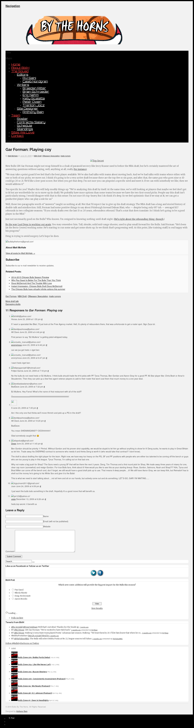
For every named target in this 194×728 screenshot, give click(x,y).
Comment (10, 551)
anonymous (16, 345)
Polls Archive (17, 618)
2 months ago (76, 630)
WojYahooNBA (118, 639)
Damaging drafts (13, 304)
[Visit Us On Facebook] (100, 575)
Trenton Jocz (34, 105)
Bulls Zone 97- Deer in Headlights (33, 700)
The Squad (20, 71)
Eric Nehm (31, 95)
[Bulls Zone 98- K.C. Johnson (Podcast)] (14, 693)
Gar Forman (11, 296)
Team (15, 115)
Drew (13, 443)
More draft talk (12, 301)
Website (46, 526)
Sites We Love (22, 132)
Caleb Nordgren (35, 81)
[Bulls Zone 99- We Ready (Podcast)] (14, 686)
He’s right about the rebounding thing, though (138, 219)
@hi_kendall (17, 627)
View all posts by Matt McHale (20, 253)
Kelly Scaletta (34, 98)
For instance (80, 169)
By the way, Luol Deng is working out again (28, 224)
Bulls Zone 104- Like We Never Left (34, 665)
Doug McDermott (23, 596)
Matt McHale (13, 156)
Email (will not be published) (55, 521)
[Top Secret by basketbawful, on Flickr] (97, 160)
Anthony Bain (33, 112)
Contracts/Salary (31, 122)
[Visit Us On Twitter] (93, 575)
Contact (17, 136)
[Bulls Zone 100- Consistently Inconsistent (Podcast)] (14, 679)
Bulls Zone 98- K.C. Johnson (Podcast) (35, 693)
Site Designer (27, 108)
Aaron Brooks (21, 599)
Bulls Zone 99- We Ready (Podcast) (34, 686)
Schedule (24, 125)
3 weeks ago (84, 627)
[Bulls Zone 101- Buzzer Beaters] (14, 672)
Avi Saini (29, 78)
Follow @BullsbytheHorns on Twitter (22, 643)
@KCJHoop (19, 630)
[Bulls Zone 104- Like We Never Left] (14, 665)
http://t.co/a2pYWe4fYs (38, 636)
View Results (97, 608)
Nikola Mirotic (21, 593)
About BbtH (20, 68)
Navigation (13, 6)
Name (46, 516)
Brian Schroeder (36, 91)
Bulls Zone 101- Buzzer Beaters (32, 672)
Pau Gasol (19, 590)
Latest (13, 648)
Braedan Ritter (34, 88)
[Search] (33, 562)
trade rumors (65, 156)
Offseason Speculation (51, 156)
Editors (22, 74)
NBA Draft (37, 156)
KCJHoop (94, 630)
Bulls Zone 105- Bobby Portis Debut (34, 657)
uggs (13, 499)
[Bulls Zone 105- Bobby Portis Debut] (14, 657)
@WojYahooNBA (21, 638)
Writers (23, 85)
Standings (25, 129)
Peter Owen (32, 102)
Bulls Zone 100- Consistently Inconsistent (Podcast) (41, 679)
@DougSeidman (30, 627)
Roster (22, 119)
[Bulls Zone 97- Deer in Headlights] (14, 700)
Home (15, 64)
